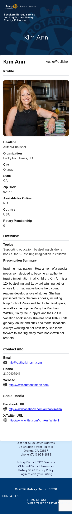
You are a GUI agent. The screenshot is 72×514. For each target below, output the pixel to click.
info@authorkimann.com (25, 362)
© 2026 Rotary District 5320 (36, 489)
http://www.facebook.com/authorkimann (35, 409)
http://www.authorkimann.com (29, 385)
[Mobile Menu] (63, 15)
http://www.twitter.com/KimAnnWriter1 (34, 420)
